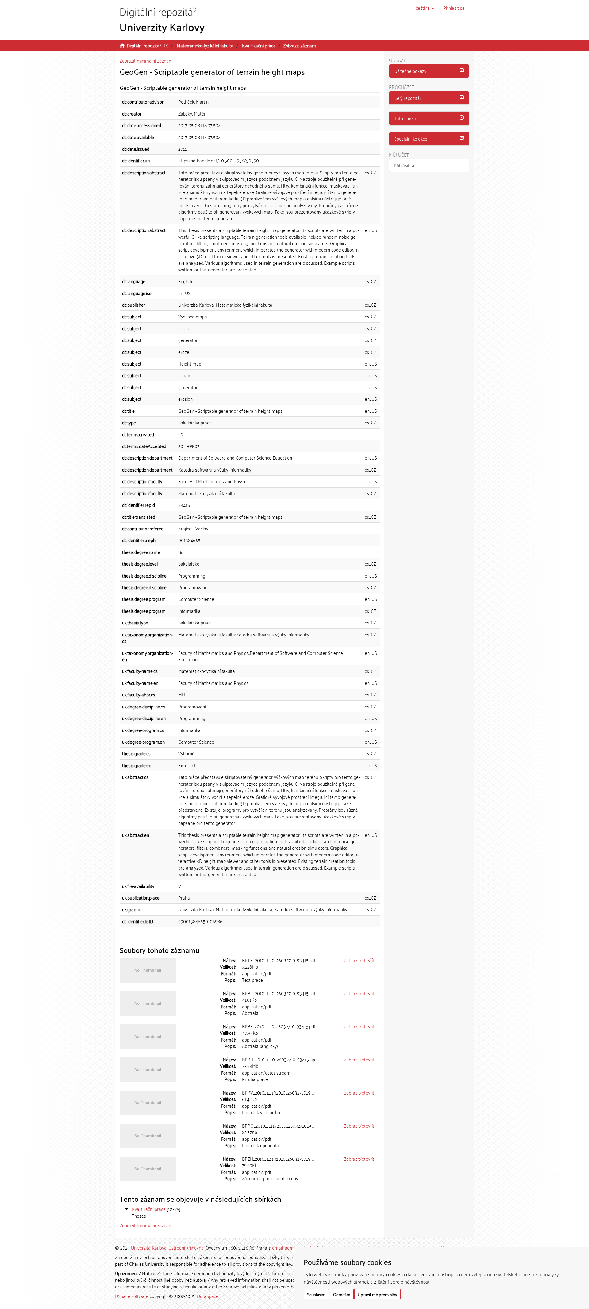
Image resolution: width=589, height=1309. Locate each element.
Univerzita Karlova (149, 1247)
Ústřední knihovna (186, 1247)
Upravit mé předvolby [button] (377, 1294)
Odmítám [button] (341, 1294)
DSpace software (131, 1296)
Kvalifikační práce (259, 45)
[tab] (429, 71)
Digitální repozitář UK (147, 45)
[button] (425, 7)
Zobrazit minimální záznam (146, 60)
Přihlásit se (404, 165)
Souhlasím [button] (316, 1294)
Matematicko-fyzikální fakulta (205, 45)
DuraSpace (207, 1296)
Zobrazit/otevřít (359, 960)
